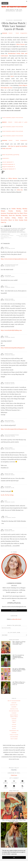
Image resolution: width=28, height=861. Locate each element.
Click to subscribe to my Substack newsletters (14, 435)
